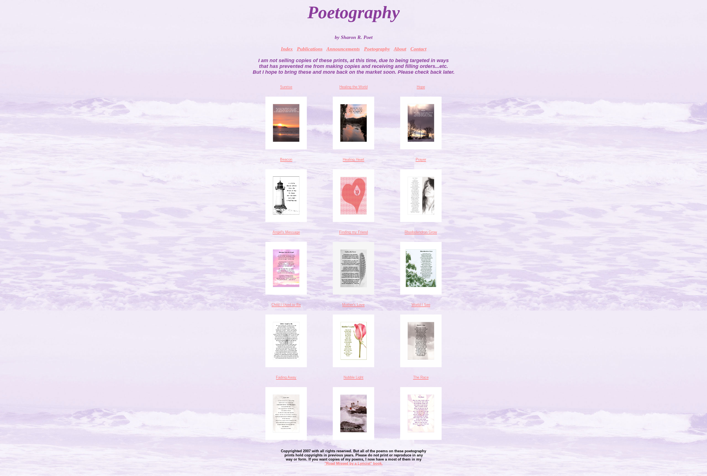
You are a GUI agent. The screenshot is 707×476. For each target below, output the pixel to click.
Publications (310, 49)
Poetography (377, 49)
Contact (418, 49)
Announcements (343, 49)
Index (287, 49)
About (400, 49)
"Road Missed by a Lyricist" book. (354, 463)
